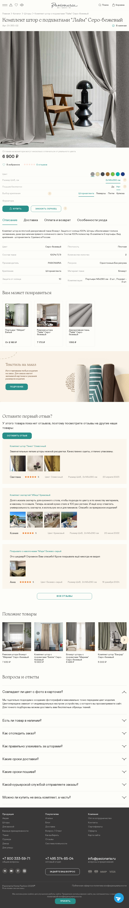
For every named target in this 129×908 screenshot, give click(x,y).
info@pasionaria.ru (102, 859)
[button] (4, 322)
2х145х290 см (113, 180)
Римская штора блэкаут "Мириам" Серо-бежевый (15, 655)
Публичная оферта (82, 886)
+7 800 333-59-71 (16, 859)
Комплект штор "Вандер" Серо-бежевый (111, 655)
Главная (6, 14)
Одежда (6, 839)
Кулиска (120, 193)
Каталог (17, 14)
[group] (92, 174)
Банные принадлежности (15, 831)
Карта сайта (94, 835)
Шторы (27, 14)
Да (112, 187)
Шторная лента (86, 193)
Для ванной (8, 827)
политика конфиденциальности (110, 886)
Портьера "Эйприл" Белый (15, 331)
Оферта (92, 831)
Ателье (49, 818)
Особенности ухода (92, 220)
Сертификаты (95, 827)
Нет (118, 187)
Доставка (31, 220)
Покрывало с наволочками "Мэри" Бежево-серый (35, 551)
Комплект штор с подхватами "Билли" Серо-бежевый (48, 656)
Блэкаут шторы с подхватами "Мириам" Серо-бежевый (77, 656)
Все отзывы (65, 596)
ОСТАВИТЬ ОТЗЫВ (17, 436)
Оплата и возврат (57, 220)
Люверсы (101, 193)
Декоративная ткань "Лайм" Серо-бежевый (79, 332)
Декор (5, 844)
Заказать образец (46, 209)
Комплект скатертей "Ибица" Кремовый (30, 495)
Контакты (93, 823)
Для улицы (7, 848)
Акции (5, 818)
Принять (65, 901)
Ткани (5, 835)
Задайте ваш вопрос (62, 872)
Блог (47, 823)
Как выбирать (52, 835)
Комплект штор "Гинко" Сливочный (28, 446)
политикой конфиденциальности (64, 897)
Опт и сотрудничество (100, 818)
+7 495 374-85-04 (59, 859)
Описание (9, 220)
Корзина (120, 5)
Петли (111, 193)
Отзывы (49, 839)
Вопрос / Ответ (53, 831)
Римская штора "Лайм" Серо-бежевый (45, 332)
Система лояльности (56, 844)
